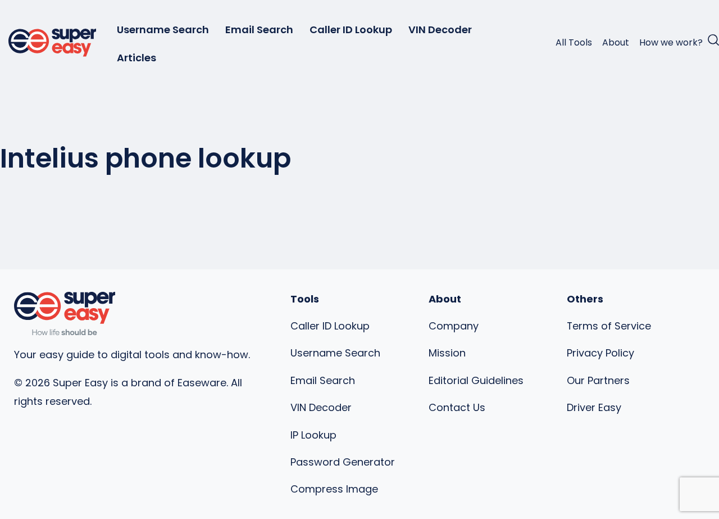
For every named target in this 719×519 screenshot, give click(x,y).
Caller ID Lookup (351, 29)
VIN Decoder (440, 29)
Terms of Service (609, 326)
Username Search (163, 29)
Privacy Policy (600, 353)
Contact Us (457, 407)
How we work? (671, 42)
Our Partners (598, 380)
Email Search (259, 29)
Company (454, 326)
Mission (447, 353)
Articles (136, 58)
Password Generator (342, 462)
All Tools (574, 42)
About (615, 42)
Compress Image (334, 489)
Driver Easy (594, 407)
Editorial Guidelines (476, 380)
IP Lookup (313, 435)
